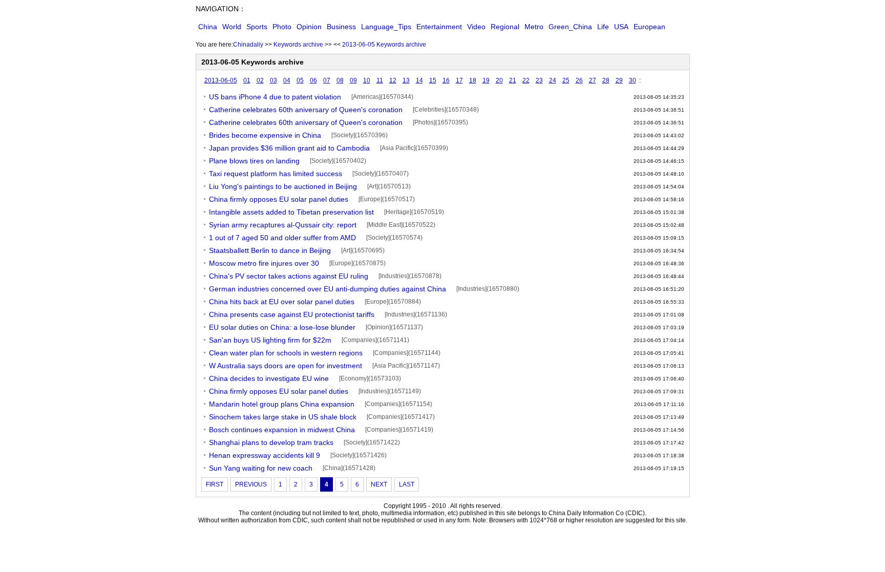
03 (273, 80)
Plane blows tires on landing (254, 161)
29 (619, 80)
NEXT (379, 484)
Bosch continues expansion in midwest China (282, 430)
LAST (406, 484)
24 (552, 80)
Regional (505, 27)
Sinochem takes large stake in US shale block (282, 417)
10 (366, 80)
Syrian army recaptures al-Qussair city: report (282, 225)
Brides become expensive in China (265, 135)
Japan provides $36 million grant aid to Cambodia (289, 148)
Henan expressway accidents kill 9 (264, 455)
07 (326, 80)
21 (512, 80)
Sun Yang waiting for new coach (260, 468)
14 (419, 80)
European (649, 27)
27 (592, 80)
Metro (533, 27)
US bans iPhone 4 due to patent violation (275, 97)
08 (340, 80)
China (207, 27)
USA (621, 27)
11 (379, 80)
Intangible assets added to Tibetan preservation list (291, 212)
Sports (256, 27)
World (231, 27)
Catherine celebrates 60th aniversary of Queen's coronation (306, 109)
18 (472, 80)
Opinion (309, 27)
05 (300, 80)
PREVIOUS (251, 484)
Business (341, 27)
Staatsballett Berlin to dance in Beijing (270, 250)
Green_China (570, 27)
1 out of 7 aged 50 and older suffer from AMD (282, 238)
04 (286, 80)
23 (539, 80)
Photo (281, 27)
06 (313, 80)
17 (459, 80)
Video (476, 27)
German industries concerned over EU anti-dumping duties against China (327, 289)
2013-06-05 (220, 80)
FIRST (214, 484)
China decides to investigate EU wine (269, 378)
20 (499, 80)
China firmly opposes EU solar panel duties (278, 199)
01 (246, 80)
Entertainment (439, 27)
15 (432, 80)
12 (392, 80)
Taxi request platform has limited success (275, 174)
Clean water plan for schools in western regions (286, 353)
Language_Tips (386, 27)
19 (486, 80)
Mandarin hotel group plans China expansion (281, 404)
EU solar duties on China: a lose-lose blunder (282, 327)
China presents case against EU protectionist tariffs (291, 314)
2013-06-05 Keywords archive (384, 44)
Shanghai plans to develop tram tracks (271, 442)
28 (605, 80)
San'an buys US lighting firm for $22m (270, 340)
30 (632, 80)
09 (353, 80)
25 (566, 80)
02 (260, 80)
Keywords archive (298, 44)
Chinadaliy (248, 44)
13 (406, 80)
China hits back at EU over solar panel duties (281, 302)
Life (603, 27)
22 (526, 80)
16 (446, 80)
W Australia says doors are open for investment (285, 366)
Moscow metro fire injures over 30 (264, 263)
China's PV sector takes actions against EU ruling (288, 276)
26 (579, 80)
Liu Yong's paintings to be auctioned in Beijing (283, 186)
